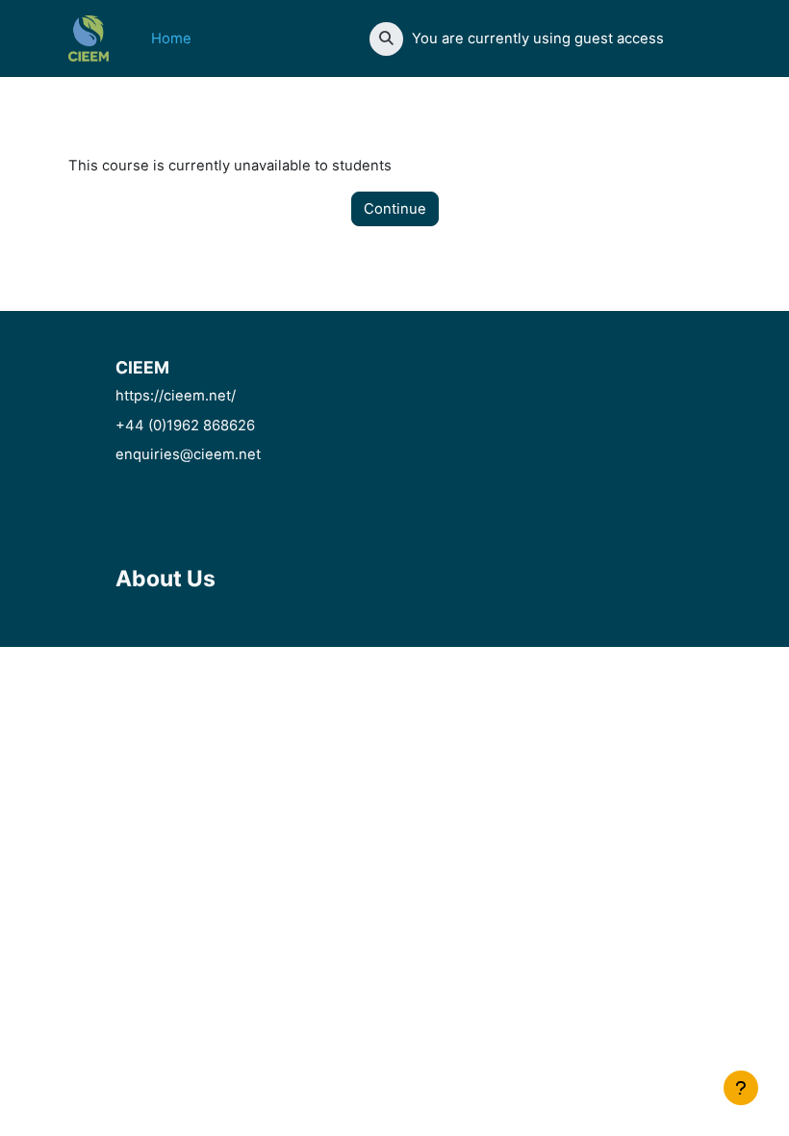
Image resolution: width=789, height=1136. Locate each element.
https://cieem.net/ (175, 395)
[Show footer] (741, 1088)
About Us (165, 578)
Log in (700, 38)
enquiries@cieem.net (188, 454)
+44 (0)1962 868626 (185, 425)
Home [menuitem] (171, 38)
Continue (395, 209)
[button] (386, 39)
